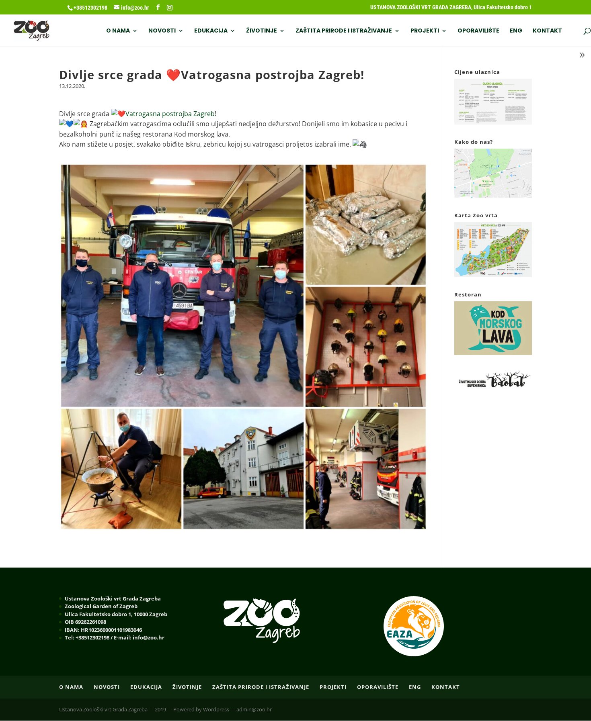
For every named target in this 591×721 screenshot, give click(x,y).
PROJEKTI (424, 31)
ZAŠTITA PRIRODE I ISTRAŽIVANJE (344, 31)
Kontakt (547, 31)
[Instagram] (169, 7)
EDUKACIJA (211, 31)
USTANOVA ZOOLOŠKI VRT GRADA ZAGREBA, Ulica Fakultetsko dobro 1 (451, 7)
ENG (516, 31)
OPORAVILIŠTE (478, 31)
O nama (118, 31)
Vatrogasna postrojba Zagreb (170, 113)
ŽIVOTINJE (261, 31)
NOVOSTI (162, 31)
